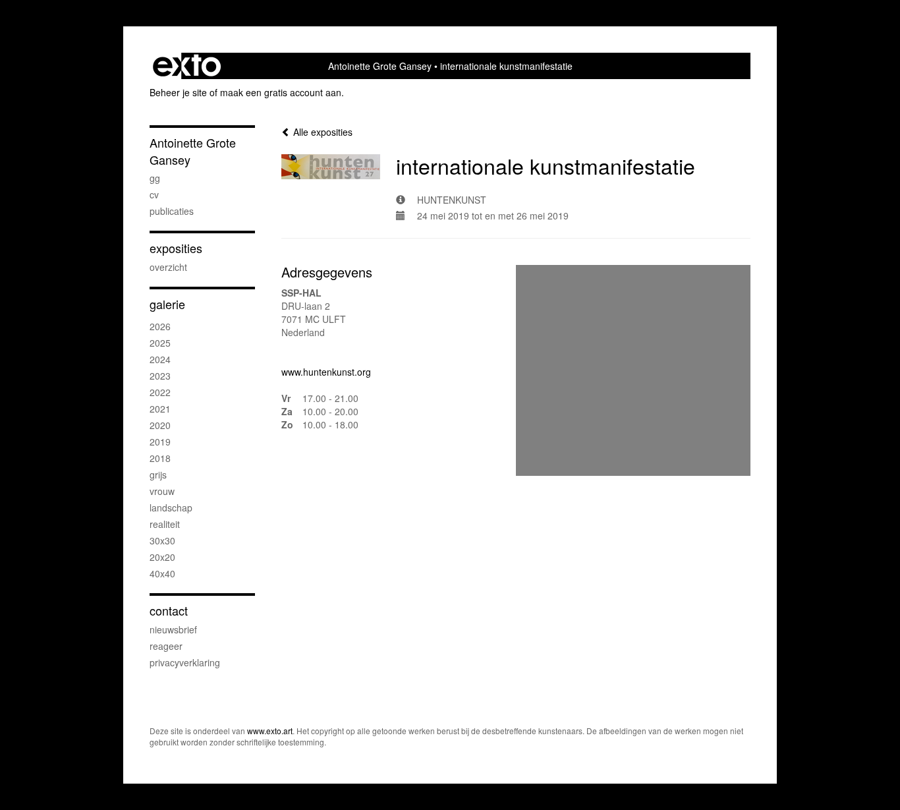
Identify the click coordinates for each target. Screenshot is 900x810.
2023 (160, 375)
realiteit (165, 524)
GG (155, 178)
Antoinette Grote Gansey (380, 65)
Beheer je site (178, 92)
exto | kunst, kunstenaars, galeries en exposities (187, 66)
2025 (160, 342)
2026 (160, 326)
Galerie (167, 304)
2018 (160, 458)
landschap (171, 507)
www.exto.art (270, 730)
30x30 (162, 540)
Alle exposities (321, 131)
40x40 (162, 573)
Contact (169, 610)
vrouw (162, 491)
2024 (160, 359)
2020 (160, 425)
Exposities (176, 248)
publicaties (172, 210)
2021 (160, 408)
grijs (158, 474)
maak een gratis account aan (280, 92)
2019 (160, 441)
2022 (160, 392)
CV (154, 194)
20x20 (162, 557)
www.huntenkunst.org (326, 371)
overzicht (168, 267)
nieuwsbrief (173, 629)
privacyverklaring (185, 662)
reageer (166, 645)
